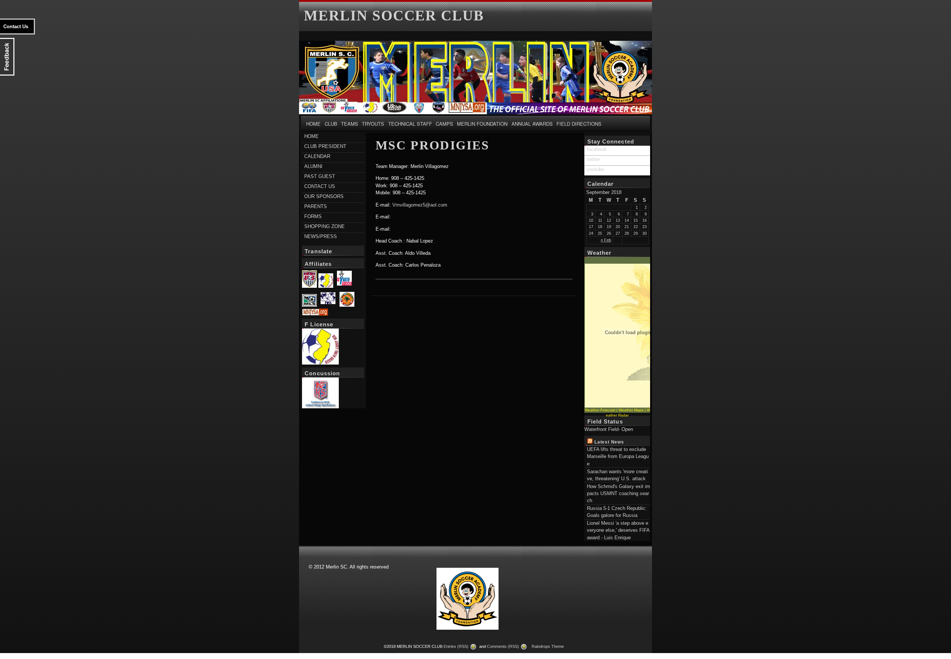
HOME (313, 123)
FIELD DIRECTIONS (578, 123)
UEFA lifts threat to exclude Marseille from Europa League (618, 457)
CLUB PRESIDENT (325, 146)
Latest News (609, 441)
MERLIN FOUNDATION (482, 123)
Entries (456, 646)
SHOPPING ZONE (324, 226)
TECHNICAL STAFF (410, 123)
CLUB (331, 123)
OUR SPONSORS (324, 196)
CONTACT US (319, 186)
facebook (597, 149)
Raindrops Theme (548, 646)
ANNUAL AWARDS (532, 123)
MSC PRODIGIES (433, 145)
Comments (503, 646)
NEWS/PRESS (320, 236)
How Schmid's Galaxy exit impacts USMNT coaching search (618, 494)
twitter (593, 159)
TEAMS (349, 123)
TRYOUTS (373, 123)
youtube (595, 169)
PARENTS (315, 206)
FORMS (313, 216)
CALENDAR (317, 156)
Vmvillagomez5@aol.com (419, 205)
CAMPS (444, 123)
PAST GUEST (319, 176)
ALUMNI (313, 166)
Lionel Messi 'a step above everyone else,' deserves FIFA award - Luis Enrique (618, 530)
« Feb (606, 240)
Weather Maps (631, 410)
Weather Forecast (600, 410)
